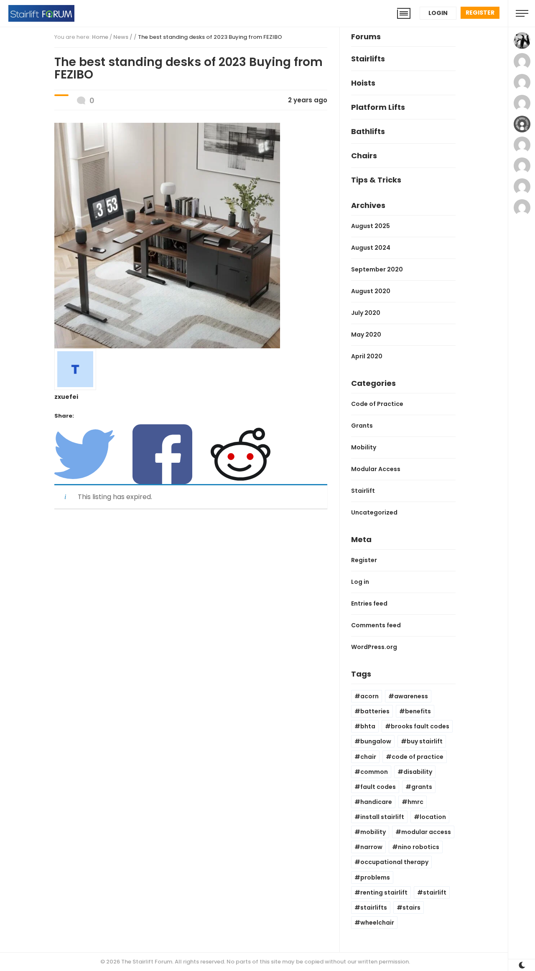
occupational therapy (394, 862)
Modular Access (375, 469)
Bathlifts (368, 131)
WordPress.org (374, 647)
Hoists (363, 83)
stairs (411, 907)
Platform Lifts (378, 107)
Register (480, 12)
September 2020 (377, 269)
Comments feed (376, 625)
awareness (411, 696)
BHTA (367, 726)
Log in (360, 582)
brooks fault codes (420, 726)
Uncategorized (374, 512)
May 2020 (366, 334)
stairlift (434, 892)
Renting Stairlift (384, 892)
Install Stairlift (382, 817)
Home (100, 37)
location (433, 817)
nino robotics (418, 847)
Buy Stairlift (425, 741)
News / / (197, 37)
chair (368, 757)
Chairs (364, 155)
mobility (373, 832)
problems (375, 877)
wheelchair (377, 922)
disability (417, 772)
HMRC (415, 802)
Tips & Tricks (376, 180)
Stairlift (363, 491)
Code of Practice (377, 404)
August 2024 (370, 247)
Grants (362, 425)
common (374, 772)
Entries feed (369, 603)
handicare (376, 802)
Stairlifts (368, 58)
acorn (369, 696)
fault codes (378, 787)
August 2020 (370, 291)
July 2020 (365, 313)
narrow (371, 847)
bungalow (375, 741)
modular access (426, 832)
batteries (375, 711)
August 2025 (370, 226)
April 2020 (366, 356)
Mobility (363, 447)
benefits (418, 711)
